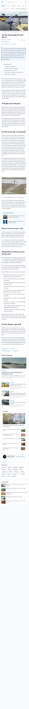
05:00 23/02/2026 (7, 39)
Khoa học (22, 471)
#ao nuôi (15, 350)
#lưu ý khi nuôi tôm (6, 350)
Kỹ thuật (9, 467)
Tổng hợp (14, 476)
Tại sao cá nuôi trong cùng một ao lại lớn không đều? (11, 430)
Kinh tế (21, 469)
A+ (22, 40)
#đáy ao (12, 348)
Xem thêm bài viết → (20, 456)
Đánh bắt (3, 469)
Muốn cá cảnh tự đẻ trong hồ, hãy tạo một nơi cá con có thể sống (16, 485)
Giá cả (8, 5)
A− (19, 40)
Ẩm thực (8, 474)
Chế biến (9, 469)
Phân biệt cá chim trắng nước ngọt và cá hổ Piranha (11, 444)
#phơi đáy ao (4, 348)
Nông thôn (16, 471)
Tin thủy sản (6, 8)
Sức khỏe (14, 474)
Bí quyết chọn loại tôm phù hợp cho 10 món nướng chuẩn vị (11, 448)
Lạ (18, 474)
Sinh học (3, 474)
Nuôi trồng (12, 8)
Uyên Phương (6, 41)
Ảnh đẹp (22, 474)
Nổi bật (3, 5)
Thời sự (8, 476)
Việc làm (13, 5)
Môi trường (21, 467)
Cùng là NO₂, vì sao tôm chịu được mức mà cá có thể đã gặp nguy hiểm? (11, 434)
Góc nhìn (3, 476)
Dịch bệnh (15, 467)
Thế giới (10, 471)
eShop (18, 5)
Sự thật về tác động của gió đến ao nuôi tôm (11, 438)
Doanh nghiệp (4, 471)
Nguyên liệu (15, 469)
